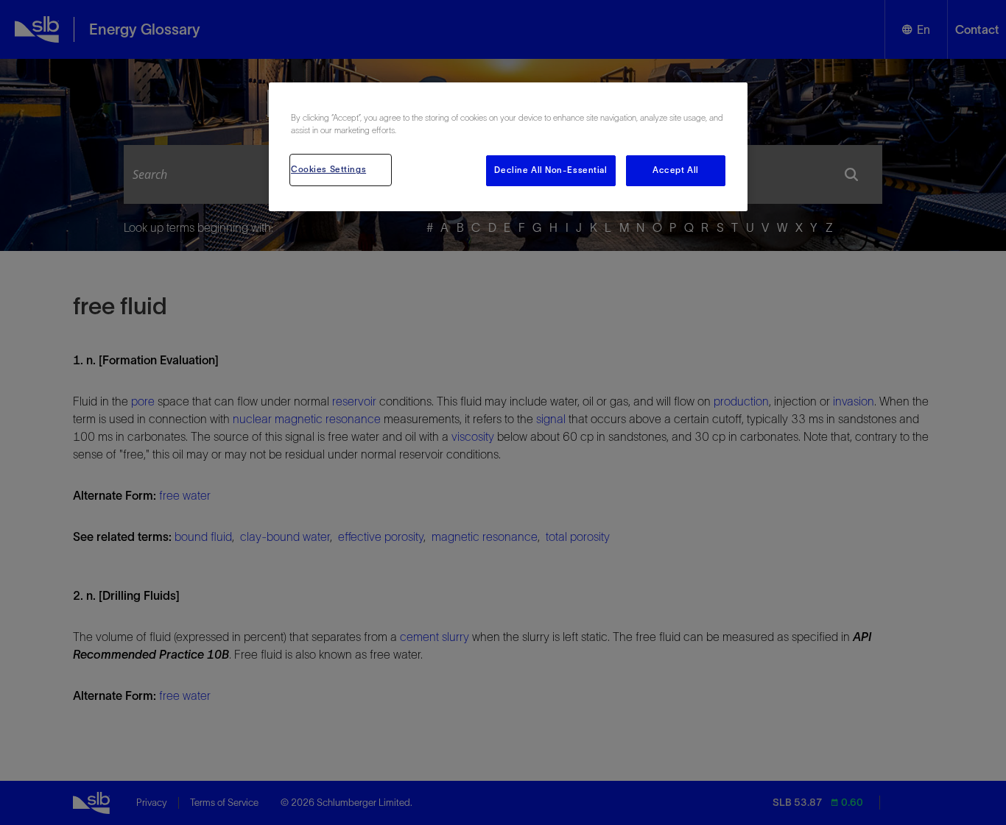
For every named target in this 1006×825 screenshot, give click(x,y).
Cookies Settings (328, 169)
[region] (508, 146)
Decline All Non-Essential (550, 170)
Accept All (676, 170)
